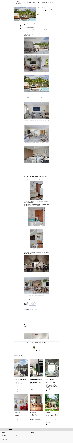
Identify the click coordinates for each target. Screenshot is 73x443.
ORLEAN (36, 307)
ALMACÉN (30, 309)
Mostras (17, 436)
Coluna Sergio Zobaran (4, 438)
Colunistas (17, 432)
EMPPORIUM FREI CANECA (32, 305)
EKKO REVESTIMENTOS (32, 304)
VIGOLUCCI (33, 302)
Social (16, 435)
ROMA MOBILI (32, 301)
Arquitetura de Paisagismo (5, 434)
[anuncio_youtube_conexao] (36, 335)
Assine (31, 438)
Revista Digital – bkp (32, 436)
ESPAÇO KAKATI (35, 309)
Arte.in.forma (3, 440)
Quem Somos (31, 434)
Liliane (38, 347)
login (18, 355)
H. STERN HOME (39, 308)
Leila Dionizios (28, 23)
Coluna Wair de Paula (4, 439)
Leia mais (17, 389)
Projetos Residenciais (40, 7)
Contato (31, 435)
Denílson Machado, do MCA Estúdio (33, 313)
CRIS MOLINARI (34, 308)
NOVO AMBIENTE (30, 308)
